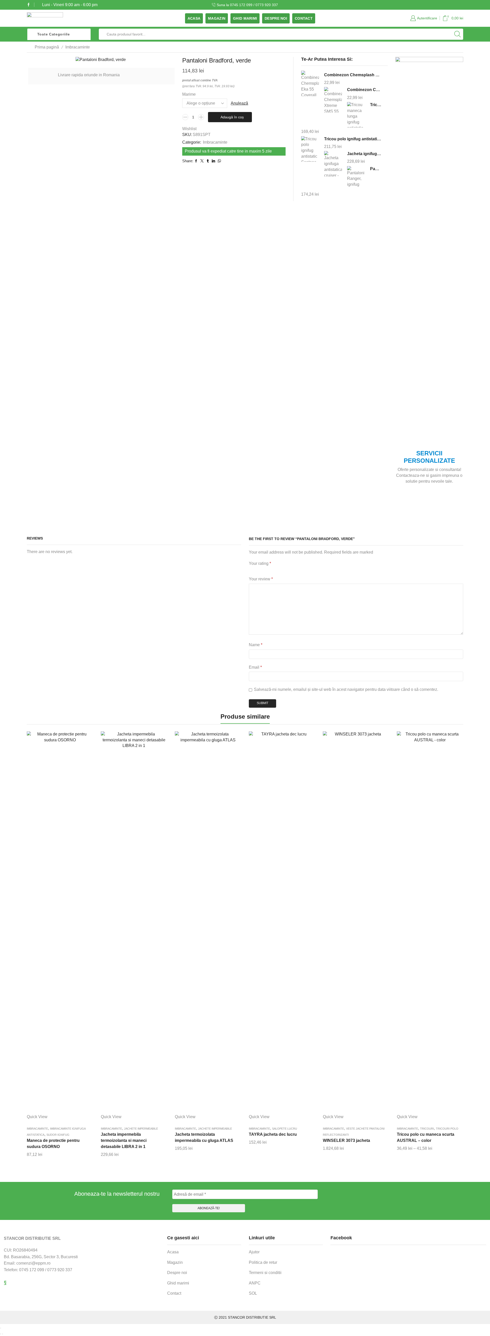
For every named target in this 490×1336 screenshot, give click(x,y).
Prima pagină (47, 47)
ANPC (255, 1283)
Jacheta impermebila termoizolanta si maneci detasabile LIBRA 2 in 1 (123, 1140)
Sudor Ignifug (57, 1134)
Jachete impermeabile (141, 1128)
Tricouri (427, 1128)
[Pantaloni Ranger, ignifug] (356, 178)
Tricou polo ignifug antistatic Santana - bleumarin (352, 139)
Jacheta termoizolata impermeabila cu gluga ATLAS (204, 1137)
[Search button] (457, 34)
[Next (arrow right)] (2, 1333)
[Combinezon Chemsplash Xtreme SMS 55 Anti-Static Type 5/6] (333, 100)
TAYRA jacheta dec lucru (273, 1134)
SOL (253, 1293)
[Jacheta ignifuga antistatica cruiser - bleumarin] (333, 164)
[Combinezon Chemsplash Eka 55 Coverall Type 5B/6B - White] (310, 84)
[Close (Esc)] (0, 1328)
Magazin (216, 18)
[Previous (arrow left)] (0, 1333)
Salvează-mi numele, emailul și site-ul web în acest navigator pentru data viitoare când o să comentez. (346, 689)
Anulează (239, 103)
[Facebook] (28, 5)
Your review (261, 579)
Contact (304, 18)
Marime (189, 94)
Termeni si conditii (265, 1272)
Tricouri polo (447, 1128)
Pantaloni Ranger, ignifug (375, 169)
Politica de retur (263, 1262)
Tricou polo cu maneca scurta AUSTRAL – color (425, 1137)
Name (255, 645)
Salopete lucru (284, 1128)
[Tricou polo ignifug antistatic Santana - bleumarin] (310, 149)
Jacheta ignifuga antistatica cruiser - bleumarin (364, 154)
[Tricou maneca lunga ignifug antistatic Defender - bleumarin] (356, 115)
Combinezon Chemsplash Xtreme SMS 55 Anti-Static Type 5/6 (364, 90)
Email (255, 667)
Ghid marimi (245, 18)
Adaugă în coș (232, 117)
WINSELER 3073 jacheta (346, 1140)
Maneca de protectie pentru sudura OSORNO (53, 1143)
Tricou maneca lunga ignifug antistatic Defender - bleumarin (375, 105)
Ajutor (254, 1252)
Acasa (194, 18)
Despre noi (276, 18)
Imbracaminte (77, 47)
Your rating (260, 563)
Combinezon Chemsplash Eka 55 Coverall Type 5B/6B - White (352, 75)
